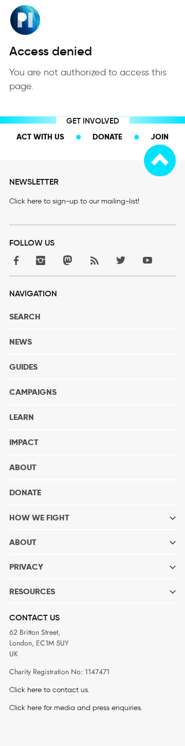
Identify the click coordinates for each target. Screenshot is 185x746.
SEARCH (25, 316)
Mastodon (67, 260)
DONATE (25, 492)
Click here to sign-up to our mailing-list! (74, 201)
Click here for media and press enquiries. (75, 707)
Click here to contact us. (49, 689)
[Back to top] (160, 160)
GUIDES (23, 366)
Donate (107, 137)
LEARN (21, 417)
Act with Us (40, 137)
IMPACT (24, 442)
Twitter (120, 260)
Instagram (40, 260)
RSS (94, 260)
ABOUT (22, 467)
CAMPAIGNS (33, 392)
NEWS (20, 341)
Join (160, 137)
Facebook (13, 260)
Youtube (147, 260)
